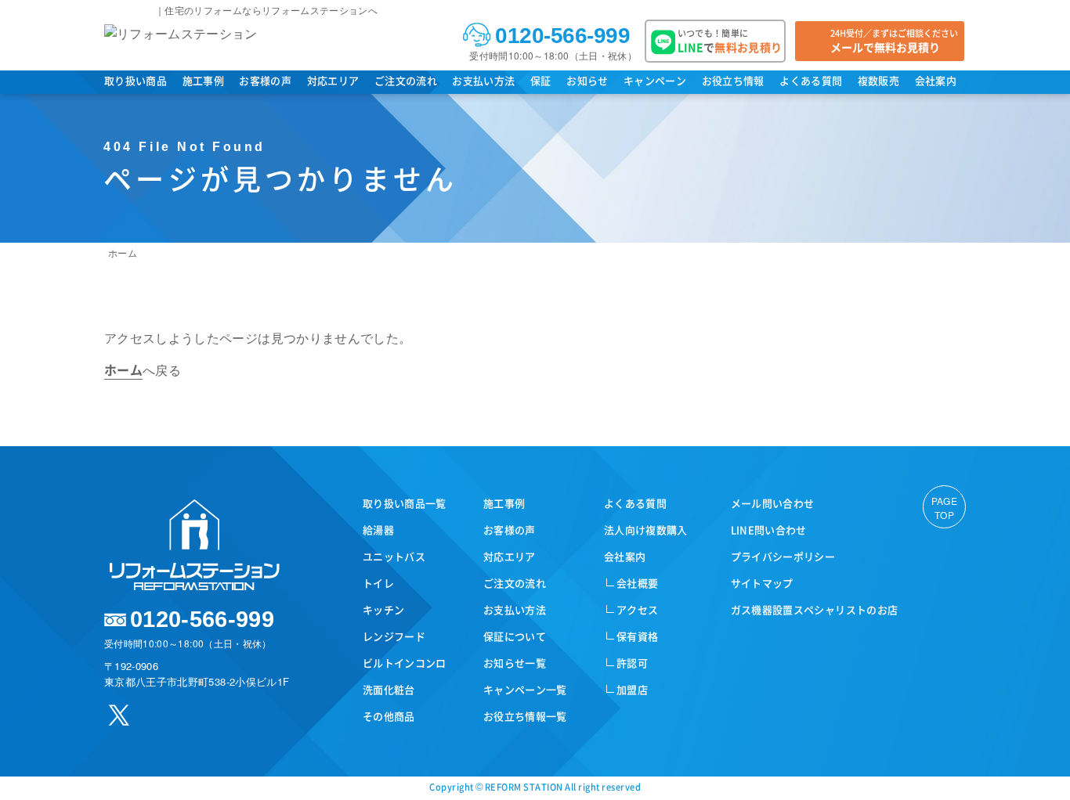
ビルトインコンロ (404, 662)
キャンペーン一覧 (525, 689)
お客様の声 (265, 80)
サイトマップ (762, 582)
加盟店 (632, 689)
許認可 (632, 662)
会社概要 (637, 582)
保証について (514, 636)
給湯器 (378, 529)
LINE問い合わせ (769, 529)
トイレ (378, 582)
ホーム (122, 252)
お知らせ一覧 (514, 662)
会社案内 (935, 80)
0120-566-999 (562, 35)
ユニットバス (394, 556)
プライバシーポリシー (783, 556)
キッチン (383, 609)
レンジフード (394, 636)
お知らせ (587, 80)
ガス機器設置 (814, 609)
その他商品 (389, 715)
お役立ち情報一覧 (525, 715)
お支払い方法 (483, 80)
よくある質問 (810, 80)
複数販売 (878, 80)
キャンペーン (655, 80)
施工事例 (203, 80)
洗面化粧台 (389, 689)
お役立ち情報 (733, 80)
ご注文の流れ (405, 80)
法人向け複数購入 (646, 529)
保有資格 (637, 636)
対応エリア (333, 80)
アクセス (637, 609)
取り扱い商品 (135, 80)
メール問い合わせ (773, 502)
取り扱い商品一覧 (404, 502)
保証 (540, 80)
